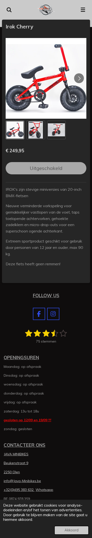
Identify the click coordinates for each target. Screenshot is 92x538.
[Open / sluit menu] (83, 10)
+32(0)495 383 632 (19, 489)
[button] (15, 130)
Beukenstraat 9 (16, 463)
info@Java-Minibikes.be (22, 481)
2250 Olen (12, 472)
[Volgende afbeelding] (79, 78)
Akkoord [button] (72, 530)
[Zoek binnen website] (9, 10)
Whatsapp (44, 489)
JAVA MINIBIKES (16, 454)
